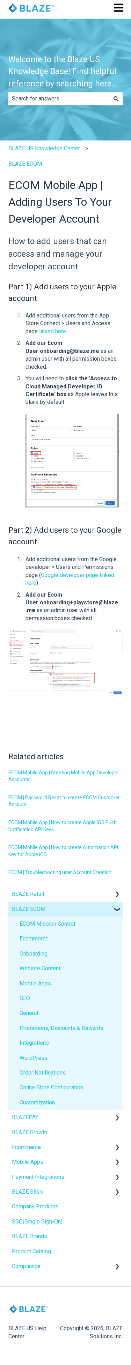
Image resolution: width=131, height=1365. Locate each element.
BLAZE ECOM (25, 163)
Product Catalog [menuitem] (31, 1251)
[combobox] (58, 98)
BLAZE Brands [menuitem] (29, 1236)
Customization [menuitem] (37, 1102)
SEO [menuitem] (25, 998)
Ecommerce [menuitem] (34, 938)
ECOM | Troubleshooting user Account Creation (59, 872)
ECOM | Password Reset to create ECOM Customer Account (64, 801)
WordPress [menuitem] (34, 1058)
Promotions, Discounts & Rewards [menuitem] (61, 1028)
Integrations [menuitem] (34, 1042)
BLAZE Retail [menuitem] (28, 894)
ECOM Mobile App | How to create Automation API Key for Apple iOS (63, 851)
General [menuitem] (29, 1013)
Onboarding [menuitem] (34, 953)
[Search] (116, 98)
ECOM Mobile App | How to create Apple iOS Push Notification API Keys (62, 826)
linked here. (52, 331)
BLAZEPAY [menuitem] (25, 1117)
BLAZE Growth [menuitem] (29, 1132)
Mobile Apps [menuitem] (35, 983)
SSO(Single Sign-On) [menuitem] (37, 1221)
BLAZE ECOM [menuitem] (28, 909)
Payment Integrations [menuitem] (38, 1177)
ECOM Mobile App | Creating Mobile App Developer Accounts (63, 776)
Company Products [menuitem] (35, 1206)
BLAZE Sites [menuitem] (27, 1191)
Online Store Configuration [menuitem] (51, 1087)
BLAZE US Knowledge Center (44, 148)
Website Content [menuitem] (40, 968)
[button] (117, 894)
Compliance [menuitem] (26, 1266)
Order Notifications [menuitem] (43, 1072)
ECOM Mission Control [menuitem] (47, 923)
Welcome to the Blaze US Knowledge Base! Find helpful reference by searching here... (63, 71)
